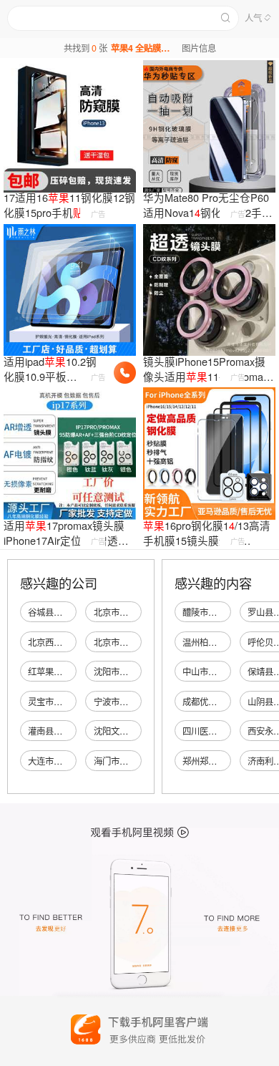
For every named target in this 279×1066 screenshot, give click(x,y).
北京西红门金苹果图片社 (75, 642)
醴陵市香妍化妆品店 (221, 612)
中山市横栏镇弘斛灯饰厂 (229, 671)
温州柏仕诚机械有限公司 (229, 642)
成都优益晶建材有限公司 (229, 701)
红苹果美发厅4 (56, 671)
